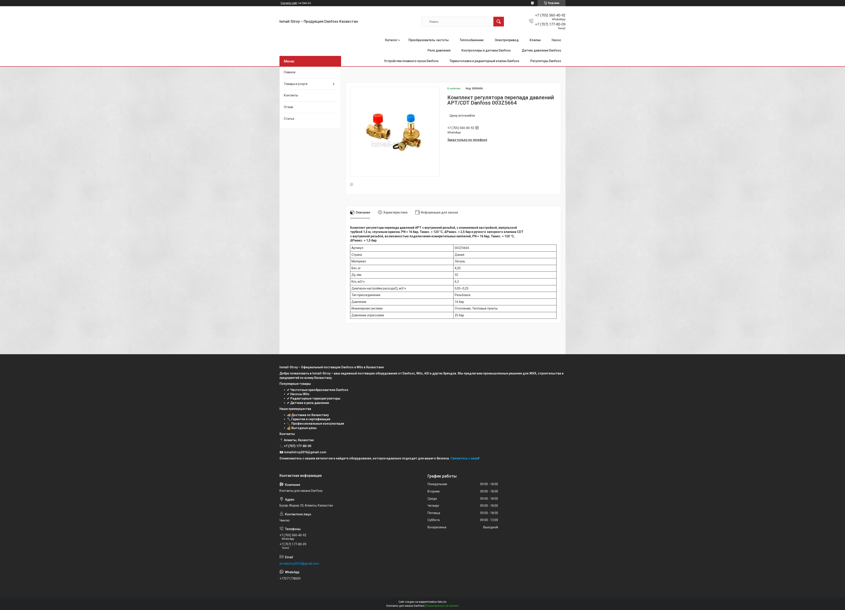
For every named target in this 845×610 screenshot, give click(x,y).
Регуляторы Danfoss (545, 61)
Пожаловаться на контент (442, 605)
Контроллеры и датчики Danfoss (486, 50)
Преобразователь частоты (428, 40)
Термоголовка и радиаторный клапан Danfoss (484, 61)
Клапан (535, 40)
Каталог (391, 40)
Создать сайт (289, 3)
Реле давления (439, 50)
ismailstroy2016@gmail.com (299, 563)
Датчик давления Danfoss (541, 50)
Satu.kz (441, 601)
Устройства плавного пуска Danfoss (411, 61)
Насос (556, 40)
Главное (290, 72)
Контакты (291, 95)
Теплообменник (472, 40)
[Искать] (498, 21)
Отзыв (288, 107)
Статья (289, 118)
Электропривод (507, 40)
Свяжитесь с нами (464, 458)
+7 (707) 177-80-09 (297, 446)
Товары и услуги (295, 84)
